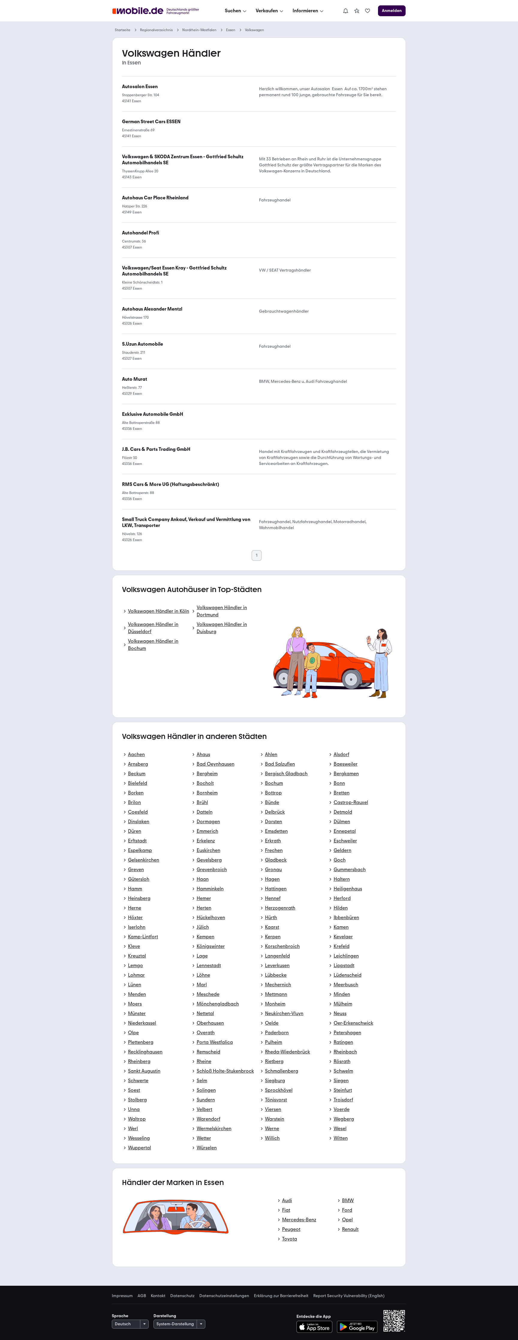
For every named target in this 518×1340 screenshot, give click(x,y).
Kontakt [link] (158, 1296)
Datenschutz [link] (182, 1296)
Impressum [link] (122, 1296)
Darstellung (164, 1315)
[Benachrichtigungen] (345, 10)
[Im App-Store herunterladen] (316, 1327)
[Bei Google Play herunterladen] (357, 1327)
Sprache (120, 1315)
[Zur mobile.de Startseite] (161, 11)
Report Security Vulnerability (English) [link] (349, 1296)
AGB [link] (142, 1296)
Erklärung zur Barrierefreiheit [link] (281, 1296)
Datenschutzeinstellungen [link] (224, 1296)
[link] (357, 11)
